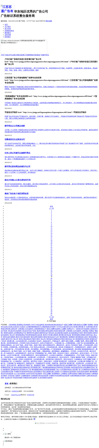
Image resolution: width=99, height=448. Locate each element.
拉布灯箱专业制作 (83, 371)
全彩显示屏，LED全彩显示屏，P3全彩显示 (21, 341)
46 (51, 289)
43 (51, 284)
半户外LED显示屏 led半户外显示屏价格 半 (70, 327)
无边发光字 (8, 377)
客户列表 (8, 28)
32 (51, 264)
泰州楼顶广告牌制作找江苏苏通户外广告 (17, 369)
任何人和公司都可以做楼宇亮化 (17, 153)
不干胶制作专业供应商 (68, 371)
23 (51, 249)
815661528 (30, 395)
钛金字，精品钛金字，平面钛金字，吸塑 (51, 341)
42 (51, 282)
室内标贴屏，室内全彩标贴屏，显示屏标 (67, 349)
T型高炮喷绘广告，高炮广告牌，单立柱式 (49, 353)
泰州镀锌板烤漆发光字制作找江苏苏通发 (56, 367)
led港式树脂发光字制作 (78, 375)
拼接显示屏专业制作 (30, 377)
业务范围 (8, 35)
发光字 (9, 55)
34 (51, 268)
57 (51, 308)
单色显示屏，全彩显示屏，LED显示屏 (80, 363)
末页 (51, 319)
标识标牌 (21, 55)
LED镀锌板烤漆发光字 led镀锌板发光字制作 (41, 327)
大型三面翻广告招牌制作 (51, 373)
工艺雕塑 (27, 55)
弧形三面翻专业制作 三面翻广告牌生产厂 (61, 329)
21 (51, 245)
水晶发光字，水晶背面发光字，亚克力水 (20, 353)
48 (51, 292)
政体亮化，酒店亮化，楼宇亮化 (26, 361)
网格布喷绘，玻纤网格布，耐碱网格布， (56, 351)
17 (51, 238)
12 (51, 229)
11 (51, 228)
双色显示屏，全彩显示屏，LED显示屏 (72, 361)
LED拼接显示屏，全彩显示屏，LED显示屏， (30, 357)
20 (51, 243)
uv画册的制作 (25, 375)
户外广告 (4, 55)
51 (51, 298)
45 (51, 287)
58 (51, 310)
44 (51, 285)
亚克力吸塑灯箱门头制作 (51, 371)
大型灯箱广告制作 (14, 375)
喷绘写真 (33, 55)
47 (51, 291)
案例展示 (8, 33)
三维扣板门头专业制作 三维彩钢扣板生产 (32, 329)
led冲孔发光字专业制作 (34, 373)
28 (51, 257)
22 (51, 247)
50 (51, 296)
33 (51, 266)
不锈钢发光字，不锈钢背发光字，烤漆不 (78, 347)
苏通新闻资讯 (9, 31)
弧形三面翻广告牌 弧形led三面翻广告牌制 (78, 324)
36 (51, 271)
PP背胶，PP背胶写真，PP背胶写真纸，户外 (18, 347)
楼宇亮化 (46, 55)
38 (51, 275)
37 (51, 273)
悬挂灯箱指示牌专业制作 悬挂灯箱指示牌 (51, 331)
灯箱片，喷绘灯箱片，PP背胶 (48, 361)
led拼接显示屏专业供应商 (39, 375)
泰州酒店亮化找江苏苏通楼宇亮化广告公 (67, 365)
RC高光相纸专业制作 (45, 377)
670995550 (15, 391)
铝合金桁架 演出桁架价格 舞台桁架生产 (49, 324)
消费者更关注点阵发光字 (15, 139)
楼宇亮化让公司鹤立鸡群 (15, 126)
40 (51, 278)
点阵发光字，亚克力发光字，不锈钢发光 (68, 359)
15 (51, 235)
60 (51, 313)
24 (51, 250)
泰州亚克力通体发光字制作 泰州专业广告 (60, 339)
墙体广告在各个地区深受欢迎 (17, 193)
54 (51, 303)
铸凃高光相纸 (17, 377)
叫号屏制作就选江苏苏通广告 (70, 369)
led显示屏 (15, 55)
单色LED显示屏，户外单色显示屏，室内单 (48, 347)
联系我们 (8, 37)
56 (51, 306)
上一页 (51, 208)
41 (51, 280)
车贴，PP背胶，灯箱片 (15, 359)
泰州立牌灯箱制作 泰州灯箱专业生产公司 (45, 337)
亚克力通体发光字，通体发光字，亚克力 (56, 345)
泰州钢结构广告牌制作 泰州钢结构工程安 (74, 337)
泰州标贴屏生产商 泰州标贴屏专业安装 (28, 335)
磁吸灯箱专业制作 (84, 373)
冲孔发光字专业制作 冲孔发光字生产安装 (22, 331)
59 (51, 311)
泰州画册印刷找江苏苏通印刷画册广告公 (46, 369)
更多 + (7, 384)
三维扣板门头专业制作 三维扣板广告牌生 (80, 331)
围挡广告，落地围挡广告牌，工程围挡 (39, 365)
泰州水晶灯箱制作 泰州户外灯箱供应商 (16, 337)
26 (51, 254)
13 (51, 231)
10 (51, 226)
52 (51, 299)
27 (51, 256)
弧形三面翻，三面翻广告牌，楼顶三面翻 (79, 341)
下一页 (51, 317)
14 (51, 233)
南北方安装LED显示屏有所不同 (18, 180)
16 (51, 236)
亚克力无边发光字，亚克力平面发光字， (40, 343)
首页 (6, 24)
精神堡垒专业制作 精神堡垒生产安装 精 (40, 333)
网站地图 (49, 21)
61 (51, 315)
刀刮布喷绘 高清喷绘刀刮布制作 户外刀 (22, 324)
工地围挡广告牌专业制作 (69, 373)
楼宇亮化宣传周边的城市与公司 (17, 166)
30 (51, 261)
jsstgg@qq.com (16, 395)
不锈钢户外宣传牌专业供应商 (59, 375)
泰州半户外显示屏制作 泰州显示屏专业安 (57, 335)
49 (51, 294)
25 (51, 252)
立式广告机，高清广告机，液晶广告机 (28, 345)
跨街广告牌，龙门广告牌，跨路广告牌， (28, 351)
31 (51, 263)
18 (51, 240)
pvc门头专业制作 (19, 373)
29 (51, 259)
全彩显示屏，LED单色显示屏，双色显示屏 (39, 359)
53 (51, 301)
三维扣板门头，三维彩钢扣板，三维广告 (69, 343)
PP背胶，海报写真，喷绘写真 (56, 363)
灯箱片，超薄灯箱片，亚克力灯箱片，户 (78, 353)
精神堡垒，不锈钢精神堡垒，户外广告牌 (70, 355)
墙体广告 (40, 55)
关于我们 (8, 26)
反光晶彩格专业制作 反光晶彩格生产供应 (69, 333)
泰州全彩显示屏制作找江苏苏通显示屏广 (28, 367)
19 (51, 242)
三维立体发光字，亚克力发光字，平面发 (61, 357)
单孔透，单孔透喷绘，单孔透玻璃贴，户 (39, 349)
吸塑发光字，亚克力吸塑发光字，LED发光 (41, 355)
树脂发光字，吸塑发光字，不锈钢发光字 (31, 363)
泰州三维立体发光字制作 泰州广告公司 (32, 339)
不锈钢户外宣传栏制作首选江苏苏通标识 (28, 371)
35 (51, 270)
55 (51, 304)
